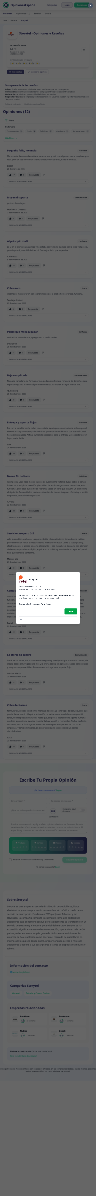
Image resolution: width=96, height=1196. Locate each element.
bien (70, 611)
